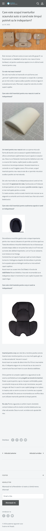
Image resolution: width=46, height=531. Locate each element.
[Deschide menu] (3, 3)
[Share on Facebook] (12, 439)
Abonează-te (11, 503)
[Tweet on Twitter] (21, 439)
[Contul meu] (42, 3)
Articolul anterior (10, 453)
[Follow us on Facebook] (3, 515)
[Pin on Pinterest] (17, 439)
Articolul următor (36, 453)
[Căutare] (38, 3)
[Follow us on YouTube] (12, 515)
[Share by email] (25, 439)
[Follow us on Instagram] (8, 515)
